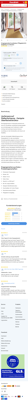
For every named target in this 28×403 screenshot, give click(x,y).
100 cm (7, 55)
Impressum (3, 336)
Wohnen (17, 322)
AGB (2, 338)
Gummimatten (18, 317)
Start (2, 9)
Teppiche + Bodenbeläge (18, 311)
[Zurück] (1, 40)
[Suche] (14, 5)
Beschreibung (5, 111)
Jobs (2, 313)
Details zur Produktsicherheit (10, 198)
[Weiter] (26, 40)
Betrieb (17, 326)
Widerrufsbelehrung (6, 341)
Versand (3, 348)
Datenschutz (4, 345)
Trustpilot (3, 104)
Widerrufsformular (5, 343)
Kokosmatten (13, 9)
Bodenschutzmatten (20, 319)
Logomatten (4, 320)
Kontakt (3, 308)
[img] (4, 232)
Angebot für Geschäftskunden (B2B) (6, 317)
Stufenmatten (18, 314)
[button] (4, 46)
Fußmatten (7, 9)
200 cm (13, 55)
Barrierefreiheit (4, 350)
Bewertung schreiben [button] (14, 223)
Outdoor (17, 324)
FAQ (2, 311)
